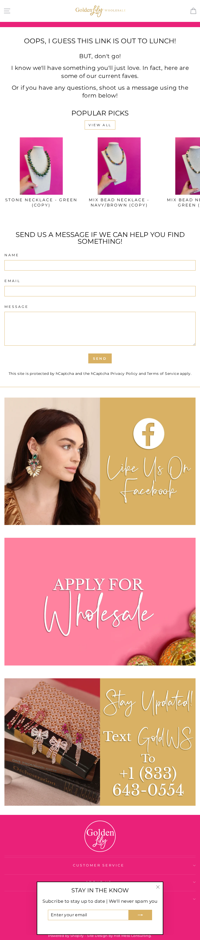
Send (100, 358)
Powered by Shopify (66, 936)
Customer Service (99, 865)
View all (100, 125)
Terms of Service (163, 373)
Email (12, 281)
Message (16, 306)
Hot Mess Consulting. (133, 936)
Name (11, 255)
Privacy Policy (124, 373)
